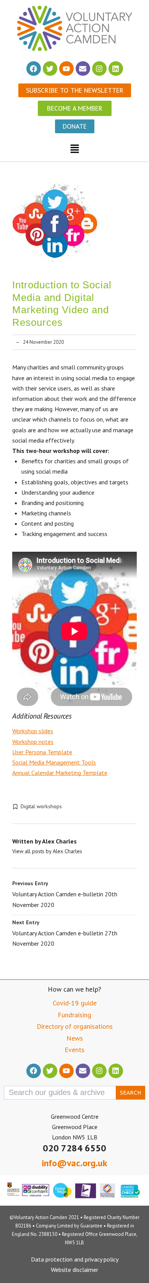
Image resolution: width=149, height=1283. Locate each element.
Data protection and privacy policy (74, 1259)
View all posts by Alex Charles (47, 851)
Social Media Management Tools (54, 762)
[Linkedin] (116, 68)
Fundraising (74, 1014)
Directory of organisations (75, 1026)
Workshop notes (32, 741)
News (74, 1038)
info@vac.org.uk (74, 1163)
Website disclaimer (74, 1269)
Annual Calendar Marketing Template (59, 772)
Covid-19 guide (75, 1003)
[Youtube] (66, 68)
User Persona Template (42, 752)
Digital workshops (41, 806)
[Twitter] (50, 68)
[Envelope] (83, 68)
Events (74, 1049)
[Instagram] (99, 68)
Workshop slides (32, 731)
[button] (74, 149)
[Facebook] (33, 68)
